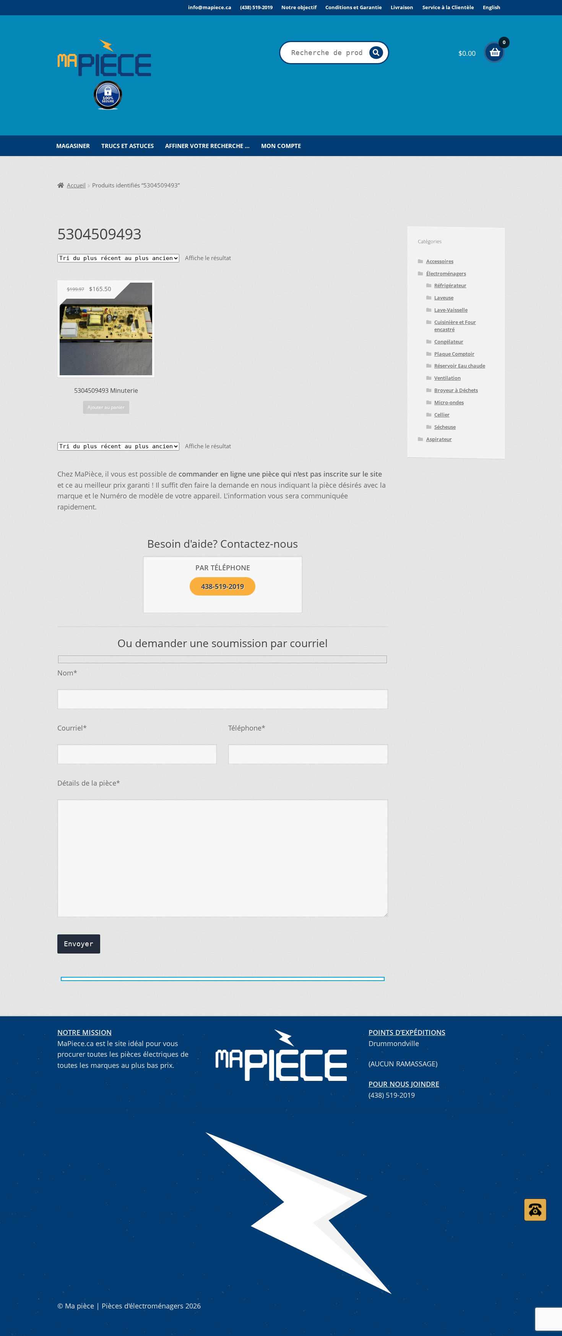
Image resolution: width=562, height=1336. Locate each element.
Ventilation (447, 377)
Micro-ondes (449, 402)
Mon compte (281, 146)
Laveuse (443, 297)
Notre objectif (299, 7)
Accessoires (439, 261)
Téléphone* (246, 727)
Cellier (442, 414)
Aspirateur (439, 439)
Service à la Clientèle (448, 7)
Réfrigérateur (450, 285)
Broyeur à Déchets (456, 390)
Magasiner (73, 146)
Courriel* (72, 727)
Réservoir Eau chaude (459, 365)
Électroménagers (446, 273)
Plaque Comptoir (454, 353)
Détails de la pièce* (88, 783)
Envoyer (78, 944)
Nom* (67, 672)
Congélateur (448, 341)
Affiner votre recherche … (207, 146)
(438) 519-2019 (256, 7)
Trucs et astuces (127, 146)
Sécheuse (445, 426)
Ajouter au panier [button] (106, 407)
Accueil (76, 185)
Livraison (402, 7)
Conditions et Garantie (353, 7)
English (491, 7)
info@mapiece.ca (209, 7)
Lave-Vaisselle (451, 309)
